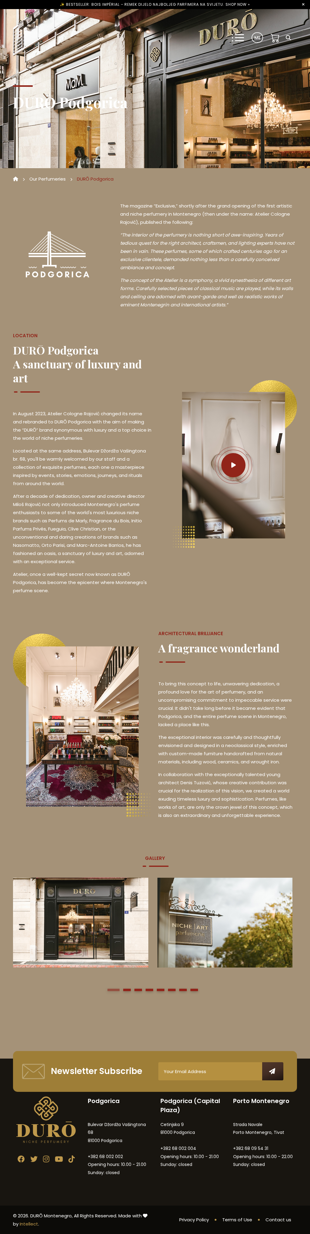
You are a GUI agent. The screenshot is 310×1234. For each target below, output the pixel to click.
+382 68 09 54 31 (250, 1148)
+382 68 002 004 (178, 1148)
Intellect (29, 1224)
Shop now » (238, 4)
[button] (113, 990)
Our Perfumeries (47, 179)
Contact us (278, 1219)
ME (257, 38)
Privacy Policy (194, 1219)
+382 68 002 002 (105, 1157)
